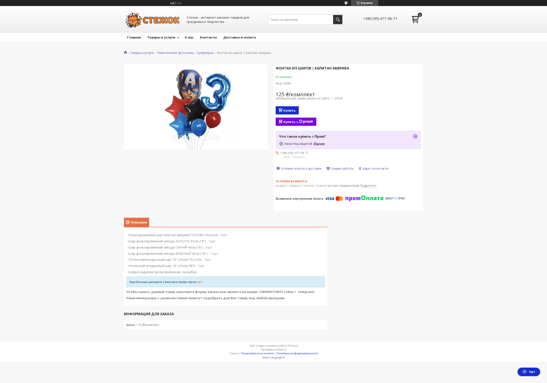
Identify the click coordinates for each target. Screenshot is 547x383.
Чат (532, 372)
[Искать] (337, 19)
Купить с (290, 122)
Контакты (208, 37)
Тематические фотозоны (175, 53)
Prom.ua (293, 346)
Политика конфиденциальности (297, 353)
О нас (189, 37)
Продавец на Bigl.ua (273, 349)
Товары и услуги (161, 37)
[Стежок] (153, 19)
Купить (289, 110)
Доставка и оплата (239, 37)
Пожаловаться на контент (257, 353)
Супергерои (205, 53)
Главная (134, 37)
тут (199, 282)
